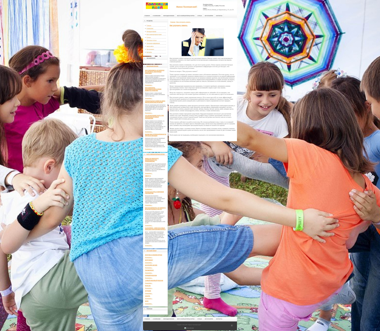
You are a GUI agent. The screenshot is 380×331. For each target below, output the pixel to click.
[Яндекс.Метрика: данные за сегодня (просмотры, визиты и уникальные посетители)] (189, 328)
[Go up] (232, 325)
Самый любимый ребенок (154, 280)
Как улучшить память (178, 25)
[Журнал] (157, 7)
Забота (147, 296)
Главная (149, 25)
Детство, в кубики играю (153, 255)
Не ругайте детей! (151, 265)
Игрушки (148, 291)
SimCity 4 (148, 176)
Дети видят (149, 260)
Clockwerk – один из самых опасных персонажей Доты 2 (155, 228)
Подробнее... (148, 85)
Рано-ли (148, 285)
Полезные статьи (151, 40)
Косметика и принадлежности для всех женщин (155, 135)
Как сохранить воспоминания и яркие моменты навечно (153, 89)
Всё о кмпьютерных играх (156, 154)
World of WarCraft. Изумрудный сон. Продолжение (152, 160)
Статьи (149, 37)
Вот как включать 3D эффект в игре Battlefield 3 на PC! (155, 208)
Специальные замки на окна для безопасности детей (155, 101)
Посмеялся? (149, 270)
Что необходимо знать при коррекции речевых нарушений (154, 117)
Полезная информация (153, 43)
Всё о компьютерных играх (154, 34)
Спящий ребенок (151, 275)
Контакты (149, 52)
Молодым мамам (151, 31)
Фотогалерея (150, 49)
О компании (150, 28)
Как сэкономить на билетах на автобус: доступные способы (154, 72)
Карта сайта (150, 46)
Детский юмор (151, 250)
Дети (146, 301)
